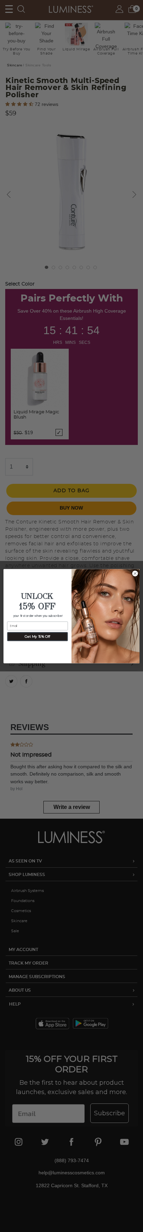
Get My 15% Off (37, 636)
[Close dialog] (135, 573)
